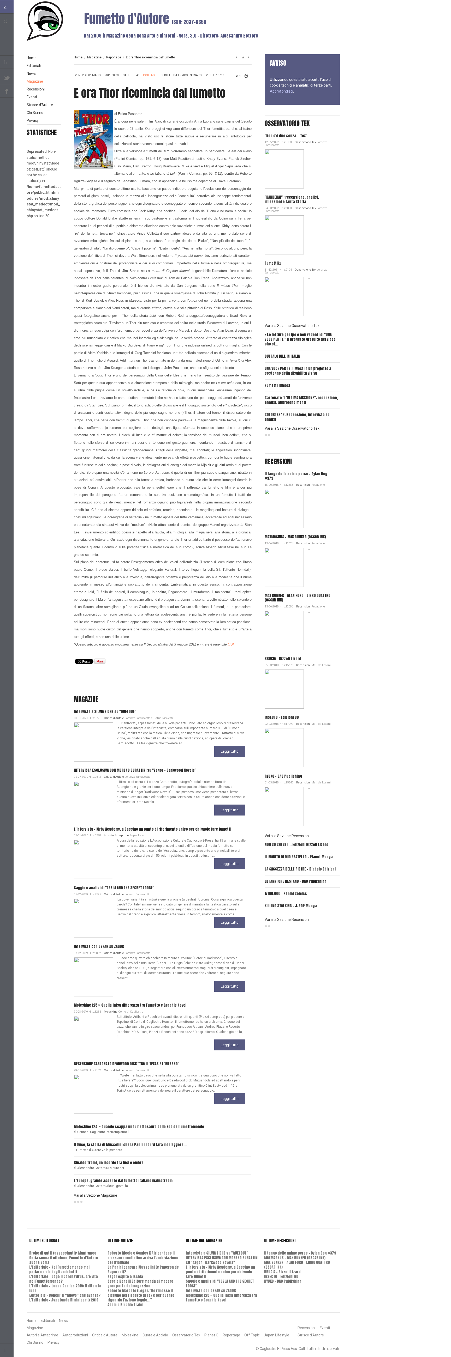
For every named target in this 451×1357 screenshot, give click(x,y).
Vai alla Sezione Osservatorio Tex (292, 326)
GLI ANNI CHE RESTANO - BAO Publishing (296, 881)
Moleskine (110, 1011)
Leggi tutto (230, 751)
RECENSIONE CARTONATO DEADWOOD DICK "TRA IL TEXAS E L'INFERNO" (126, 1064)
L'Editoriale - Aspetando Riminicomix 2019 (63, 1300)
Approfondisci (281, 91)
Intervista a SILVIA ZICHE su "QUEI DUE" (105, 711)
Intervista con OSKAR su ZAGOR (99, 946)
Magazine (94, 57)
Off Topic (252, 1335)
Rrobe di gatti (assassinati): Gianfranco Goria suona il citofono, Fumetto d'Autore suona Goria (63, 1257)
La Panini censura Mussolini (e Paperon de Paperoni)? (143, 1269)
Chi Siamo (35, 113)
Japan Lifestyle (276, 1335)
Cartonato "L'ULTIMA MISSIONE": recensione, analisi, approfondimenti (301, 400)
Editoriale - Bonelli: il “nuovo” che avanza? (64, 1295)
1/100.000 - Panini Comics (286, 893)
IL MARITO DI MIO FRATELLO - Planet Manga (299, 857)
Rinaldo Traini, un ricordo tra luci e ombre (109, 1162)
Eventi (32, 97)
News (31, 73)
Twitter (7, 77)
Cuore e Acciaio (155, 1335)
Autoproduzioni (75, 1335)
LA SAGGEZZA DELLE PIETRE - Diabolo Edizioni (300, 869)
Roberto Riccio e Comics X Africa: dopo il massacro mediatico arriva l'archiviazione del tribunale (143, 1257)
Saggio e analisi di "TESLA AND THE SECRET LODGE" (114, 888)
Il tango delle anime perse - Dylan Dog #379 (296, 476)
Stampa (246, 76)
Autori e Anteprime (116, 835)
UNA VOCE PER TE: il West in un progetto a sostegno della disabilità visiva (298, 371)
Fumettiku (273, 263)
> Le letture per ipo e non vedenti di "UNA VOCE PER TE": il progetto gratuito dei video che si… (300, 339)
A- (249, 57)
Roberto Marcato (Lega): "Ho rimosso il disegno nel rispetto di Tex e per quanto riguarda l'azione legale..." (141, 1295)
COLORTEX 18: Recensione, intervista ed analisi (297, 417)
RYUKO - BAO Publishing (283, 776)
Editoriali (34, 66)
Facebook (7, 91)
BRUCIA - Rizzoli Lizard (283, 658)
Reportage (113, 57)
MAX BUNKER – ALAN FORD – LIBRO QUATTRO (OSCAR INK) (297, 598)
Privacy (33, 120)
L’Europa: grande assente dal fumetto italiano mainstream (123, 1180)
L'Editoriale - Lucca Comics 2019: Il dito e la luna (65, 1288)
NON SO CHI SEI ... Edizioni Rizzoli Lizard (296, 844)
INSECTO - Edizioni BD (282, 717)
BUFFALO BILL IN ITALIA (282, 356)
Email (238, 76)
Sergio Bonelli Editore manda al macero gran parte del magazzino (140, 1284)
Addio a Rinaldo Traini (125, 1304)
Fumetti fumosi (277, 385)
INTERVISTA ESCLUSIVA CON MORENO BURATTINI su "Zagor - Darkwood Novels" (135, 770)
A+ (237, 57)
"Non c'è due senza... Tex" (286, 135)
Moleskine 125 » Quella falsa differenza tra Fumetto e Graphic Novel (130, 1005)
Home (78, 57)
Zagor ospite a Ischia (125, 1276)
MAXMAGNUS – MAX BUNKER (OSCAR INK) (295, 537)
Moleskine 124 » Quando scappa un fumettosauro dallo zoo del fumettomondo (139, 1126)
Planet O (211, 1335)
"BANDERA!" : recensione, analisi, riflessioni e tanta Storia (292, 199)
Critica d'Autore (114, 718)
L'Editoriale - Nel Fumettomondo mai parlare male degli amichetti (59, 1269)
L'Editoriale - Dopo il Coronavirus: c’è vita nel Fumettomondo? (63, 1279)
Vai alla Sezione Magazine (95, 1195)
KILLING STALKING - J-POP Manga (291, 906)
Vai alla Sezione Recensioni (287, 836)
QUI (231, 644)
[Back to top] (7, 1350)
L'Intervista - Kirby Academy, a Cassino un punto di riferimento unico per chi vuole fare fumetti (152, 829)
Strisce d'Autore (40, 105)
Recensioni (303, 484)
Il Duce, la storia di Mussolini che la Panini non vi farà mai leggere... (130, 1144)
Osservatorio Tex (305, 142)
